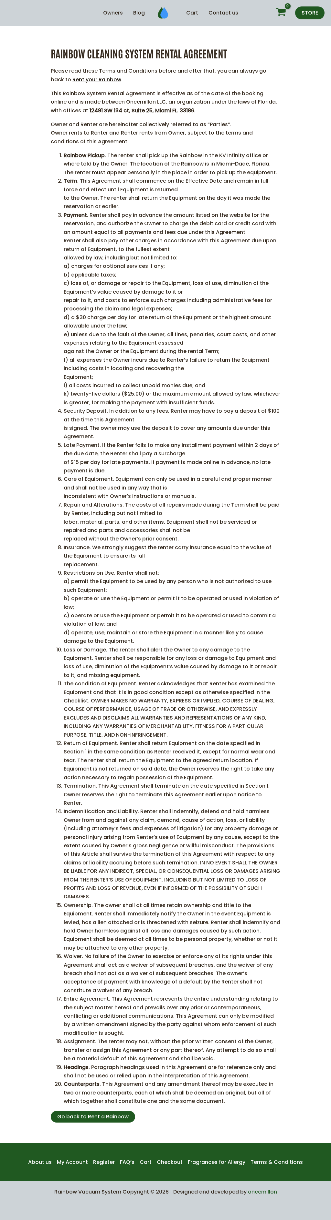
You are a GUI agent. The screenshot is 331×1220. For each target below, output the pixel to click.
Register (104, 1162)
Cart (192, 12)
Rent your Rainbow (96, 79)
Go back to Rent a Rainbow (93, 1116)
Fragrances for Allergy (216, 1162)
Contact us (223, 12)
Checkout (170, 1162)
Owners (113, 12)
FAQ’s (127, 1162)
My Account (72, 1162)
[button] (310, 12)
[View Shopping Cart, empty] (281, 13)
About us (40, 1162)
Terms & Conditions (277, 1162)
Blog (139, 12)
